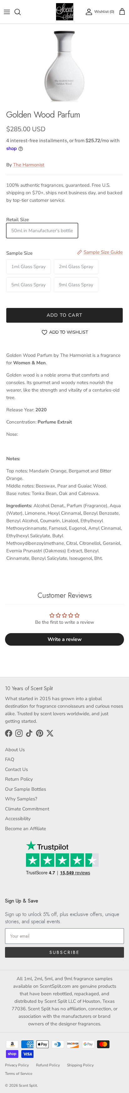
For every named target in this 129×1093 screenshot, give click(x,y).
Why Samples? (21, 799)
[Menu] (7, 12)
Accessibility (18, 818)
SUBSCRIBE (64, 952)
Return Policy (19, 779)
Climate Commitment (27, 809)
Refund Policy (48, 1065)
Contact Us (16, 769)
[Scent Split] (64, 11)
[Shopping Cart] (122, 12)
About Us (15, 750)
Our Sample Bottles (25, 789)
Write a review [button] (65, 639)
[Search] (21, 12)
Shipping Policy (80, 1065)
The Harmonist (28, 165)
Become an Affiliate (25, 828)
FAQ (9, 759)
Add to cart (64, 315)
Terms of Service (18, 1073)
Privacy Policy (17, 1065)
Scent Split (28, 1085)
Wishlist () (104, 11)
